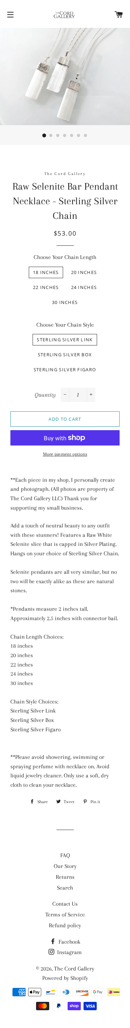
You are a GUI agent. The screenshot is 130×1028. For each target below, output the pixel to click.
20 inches (84, 272)
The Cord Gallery (74, 968)
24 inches (84, 287)
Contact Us (65, 903)
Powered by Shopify (65, 978)
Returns (65, 877)
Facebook (68, 941)
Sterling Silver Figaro (65, 369)
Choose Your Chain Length (65, 257)
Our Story (65, 866)
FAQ (65, 855)
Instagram (69, 952)
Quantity (45, 394)
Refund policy (65, 925)
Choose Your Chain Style (65, 324)
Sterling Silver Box (65, 354)
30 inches (65, 302)
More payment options (65, 454)
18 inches (46, 272)
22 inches (46, 287)
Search (65, 887)
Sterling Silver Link (65, 339)
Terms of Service (65, 914)
